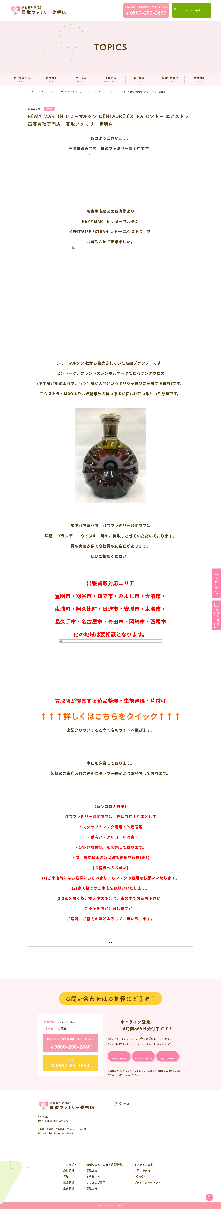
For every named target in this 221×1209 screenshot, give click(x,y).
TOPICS (139, 1176)
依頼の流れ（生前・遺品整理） (105, 1164)
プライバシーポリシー (147, 1182)
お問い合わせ (142, 1170)
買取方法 (91, 1170)
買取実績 (91, 1188)
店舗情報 (68, 1170)
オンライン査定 (143, 1164)
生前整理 (68, 1188)
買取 (66, 1176)
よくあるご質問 (95, 1182)
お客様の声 (93, 1176)
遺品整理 (68, 1182)
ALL (110, 942)
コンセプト (70, 1164)
